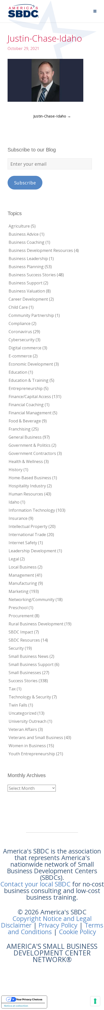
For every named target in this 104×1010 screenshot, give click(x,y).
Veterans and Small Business (36, 737)
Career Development (28, 299)
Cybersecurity (22, 340)
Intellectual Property (28, 526)
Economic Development (31, 364)
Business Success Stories (32, 275)
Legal (14, 559)
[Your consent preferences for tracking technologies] (95, 1001)
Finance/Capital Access (30, 396)
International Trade (27, 534)
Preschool (18, 607)
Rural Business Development (36, 624)
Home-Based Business (30, 478)
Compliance (20, 323)
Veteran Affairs (23, 729)
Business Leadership (28, 258)
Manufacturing (23, 583)
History (15, 469)
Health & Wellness (26, 461)
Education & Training (28, 380)
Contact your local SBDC (35, 884)
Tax (12, 689)
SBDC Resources (24, 640)
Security (16, 648)
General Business (25, 437)
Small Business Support (31, 664)
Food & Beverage (25, 421)
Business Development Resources (41, 250)
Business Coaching (26, 242)
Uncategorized (22, 713)
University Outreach (27, 721)
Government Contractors (32, 453)
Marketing (19, 591)
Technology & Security (30, 697)
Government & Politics (29, 445)
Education (18, 372)
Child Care (18, 307)
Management (21, 575)
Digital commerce (25, 348)
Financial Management (30, 413)
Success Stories (23, 680)
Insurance (18, 518)
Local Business (23, 567)
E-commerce (20, 356)
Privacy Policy (58, 925)
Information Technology (32, 510)
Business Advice (24, 234)
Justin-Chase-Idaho (52, 115)
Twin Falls (18, 705)
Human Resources (26, 494)
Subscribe (25, 183)
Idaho (14, 502)
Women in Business (27, 745)
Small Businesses (25, 672)
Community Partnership (31, 315)
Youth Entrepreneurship (32, 754)
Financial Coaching (26, 404)
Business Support (25, 283)
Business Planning (26, 266)
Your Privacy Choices (29, 999)
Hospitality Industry (27, 486)
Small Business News (28, 656)
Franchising (20, 429)
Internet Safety (23, 542)
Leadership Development (32, 551)
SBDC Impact (21, 632)
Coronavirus (20, 331)
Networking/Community (32, 599)
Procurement (21, 616)
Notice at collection (16, 1005)
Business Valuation (27, 291)
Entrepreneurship (26, 388)
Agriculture (19, 226)
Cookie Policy (77, 931)
